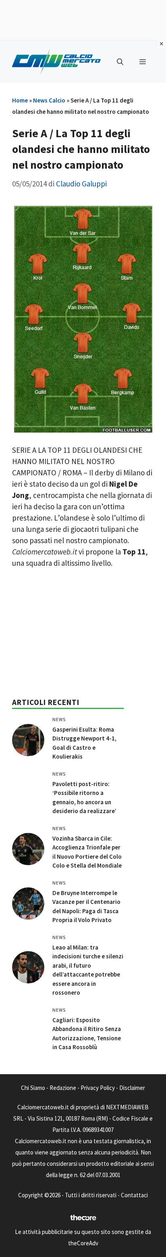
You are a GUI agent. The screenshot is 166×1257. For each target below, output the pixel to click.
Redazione (63, 1088)
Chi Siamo (33, 1088)
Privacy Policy (98, 1088)
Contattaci (134, 1195)
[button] (120, 62)
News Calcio (49, 100)
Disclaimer (132, 1088)
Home (20, 100)
